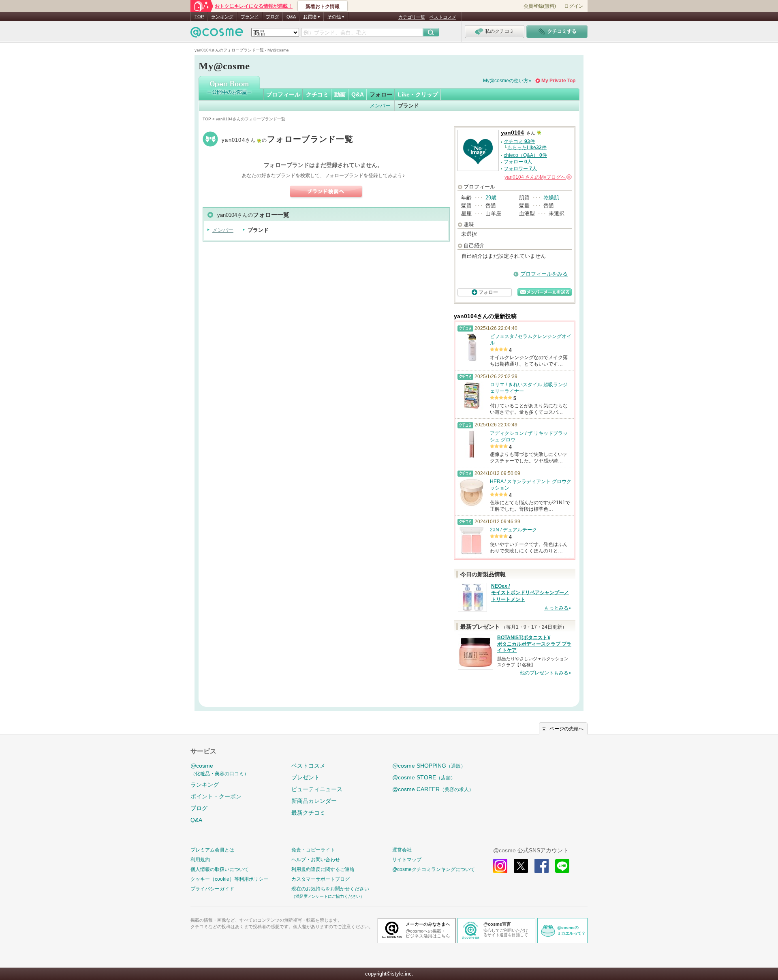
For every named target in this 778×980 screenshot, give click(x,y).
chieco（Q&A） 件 (525, 155)
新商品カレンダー (314, 801)
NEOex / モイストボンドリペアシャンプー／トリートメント (530, 593)
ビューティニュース (316, 789)
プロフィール (283, 94)
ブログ (272, 16)
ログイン (574, 6)
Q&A (291, 16)
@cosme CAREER (433, 789)
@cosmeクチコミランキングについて (433, 869)
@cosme (219, 769)
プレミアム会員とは (212, 850)
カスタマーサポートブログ (320, 879)
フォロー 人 (518, 162)
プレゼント (305, 777)
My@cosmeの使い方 (505, 80)
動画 (340, 94)
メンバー (380, 106)
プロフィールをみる (544, 274)
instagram (500, 866)
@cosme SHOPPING (429, 765)
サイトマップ (406, 859)
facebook (541, 866)
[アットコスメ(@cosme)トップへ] (216, 34)
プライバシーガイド (212, 889)
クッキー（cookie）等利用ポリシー (229, 879)
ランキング (222, 16)
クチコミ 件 (519, 141)
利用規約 (200, 859)
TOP (199, 16)
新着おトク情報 (323, 6)
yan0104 (287, 140)
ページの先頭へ (566, 729)
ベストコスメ (443, 17)
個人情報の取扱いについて (219, 869)
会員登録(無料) (540, 6)
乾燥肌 (551, 198)
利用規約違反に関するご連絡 (323, 869)
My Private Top (558, 80)
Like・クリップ (418, 94)
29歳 (490, 198)
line (562, 866)
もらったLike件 (527, 147)
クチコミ (317, 94)
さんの (537, 177)
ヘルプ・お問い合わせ (315, 859)
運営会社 (402, 850)
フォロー (381, 94)
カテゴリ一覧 (411, 17)
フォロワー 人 (520, 168)
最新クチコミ (308, 812)
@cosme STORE (423, 777)
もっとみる (556, 608)
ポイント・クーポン (216, 796)
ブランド (250, 16)
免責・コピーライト (313, 850)
